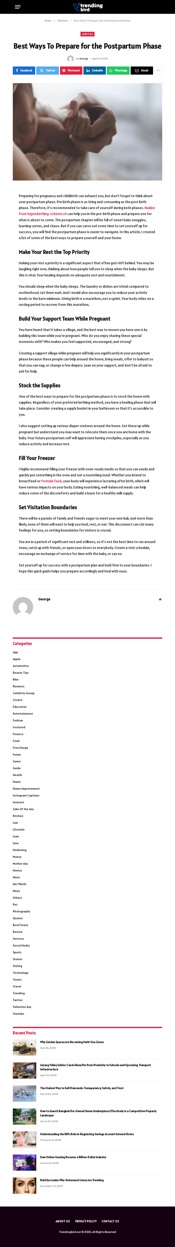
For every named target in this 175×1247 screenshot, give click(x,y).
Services (18, 939)
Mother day (20, 864)
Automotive (21, 666)
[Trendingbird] (87, 7)
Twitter (18, 1000)
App (15, 652)
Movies (17, 870)
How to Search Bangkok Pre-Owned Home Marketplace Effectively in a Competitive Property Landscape (98, 1113)
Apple (16, 659)
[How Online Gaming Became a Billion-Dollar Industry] (24, 1163)
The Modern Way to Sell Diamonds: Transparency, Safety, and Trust (81, 1088)
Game (17, 761)
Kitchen (18, 816)
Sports (17, 952)
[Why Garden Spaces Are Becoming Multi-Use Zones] (24, 1047)
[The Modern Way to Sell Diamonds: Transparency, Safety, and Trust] (24, 1093)
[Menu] (17, 7)
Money (17, 857)
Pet (15, 904)
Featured (19, 727)
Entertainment (23, 713)
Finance (18, 734)
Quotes (18, 918)
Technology (20, 973)
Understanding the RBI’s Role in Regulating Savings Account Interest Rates (87, 1134)
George (83, 58)
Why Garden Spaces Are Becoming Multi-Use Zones (72, 1042)
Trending (19, 993)
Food (16, 741)
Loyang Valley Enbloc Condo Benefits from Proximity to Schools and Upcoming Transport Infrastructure (95, 1067)
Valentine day (22, 1007)
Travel (17, 986)
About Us (63, 1221)
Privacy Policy (86, 1221)
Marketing (19, 850)
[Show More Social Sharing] (158, 70)
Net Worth (19, 884)
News (16, 891)
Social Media (21, 945)
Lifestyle (87, 34)
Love (16, 843)
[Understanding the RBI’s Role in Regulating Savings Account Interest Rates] (24, 1139)
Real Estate (20, 925)
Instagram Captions (26, 795)
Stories (17, 959)
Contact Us (110, 1221)
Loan (16, 836)
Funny (17, 754)
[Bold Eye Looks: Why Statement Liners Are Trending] (24, 1186)
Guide (17, 768)
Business (18, 686)
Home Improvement (26, 788)
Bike (16, 679)
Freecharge (20, 748)
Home (17, 782)
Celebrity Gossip (24, 693)
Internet (18, 802)
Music (16, 877)
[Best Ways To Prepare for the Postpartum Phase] (87, 132)
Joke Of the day (23, 809)
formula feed (51, 481)
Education (19, 707)
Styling (17, 966)
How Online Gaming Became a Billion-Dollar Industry (73, 1157)
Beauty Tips (21, 673)
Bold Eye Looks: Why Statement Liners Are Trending (72, 1180)
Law (15, 823)
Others (17, 898)
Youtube (18, 1014)
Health (17, 775)
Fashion (18, 720)
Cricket (17, 700)
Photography (21, 911)
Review (17, 932)
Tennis (17, 979)
